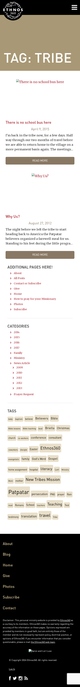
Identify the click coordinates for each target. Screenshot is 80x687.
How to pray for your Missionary (35, 299)
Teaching (54, 504)
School (30, 504)
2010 (19, 372)
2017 (16, 347)
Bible (54, 418)
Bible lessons (14, 428)
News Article (22, 363)
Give (17, 288)
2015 (17, 337)
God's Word (39, 458)
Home (18, 294)
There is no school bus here (28, 122)
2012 (19, 383)
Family (18, 353)
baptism (19, 419)
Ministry (19, 358)
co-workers (23, 438)
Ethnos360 (50, 448)
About (18, 273)
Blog (6, 554)
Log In (12, 669)
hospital (34, 469)
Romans (19, 505)
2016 (17, 342)
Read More (40, 160)
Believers (41, 418)
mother (19, 480)
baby (10, 419)
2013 (19, 388)
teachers (41, 505)
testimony (13, 516)
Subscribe (20, 309)
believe (29, 418)
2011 (19, 377)
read (10, 505)
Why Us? (13, 216)
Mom (10, 481)
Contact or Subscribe (27, 283)
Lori (57, 469)
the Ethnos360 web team (43, 642)
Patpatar (18, 491)
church (11, 437)
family (25, 458)
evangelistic (13, 459)
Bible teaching (29, 428)
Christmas (63, 428)
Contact (9, 607)
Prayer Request (24, 394)
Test (67, 505)
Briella (49, 428)
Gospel (53, 458)
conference (38, 437)
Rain (69, 494)
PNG (52, 494)
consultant (55, 437)
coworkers (13, 449)
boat (41, 428)
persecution (40, 494)
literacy (46, 468)
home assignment (17, 469)
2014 (17, 332)
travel (44, 515)
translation (29, 516)
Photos (18, 304)
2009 (19, 367)
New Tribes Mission (43, 479)
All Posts (19, 278)
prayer (60, 494)
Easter (34, 449)
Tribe (55, 517)
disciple (23, 449)
